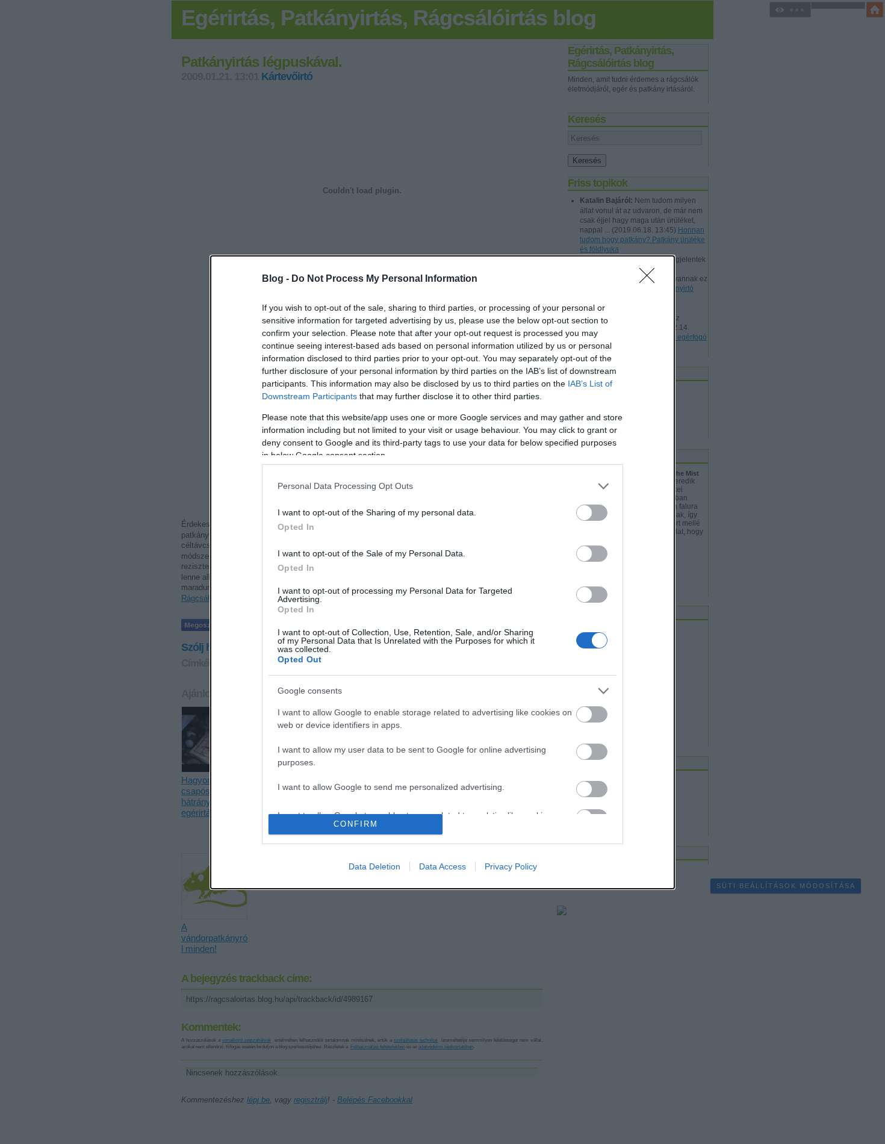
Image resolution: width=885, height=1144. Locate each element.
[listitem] (442, 486)
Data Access (442, 866)
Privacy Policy (511, 866)
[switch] (591, 513)
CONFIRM (356, 823)
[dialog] (442, 572)
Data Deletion (374, 866)
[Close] (650, 279)
